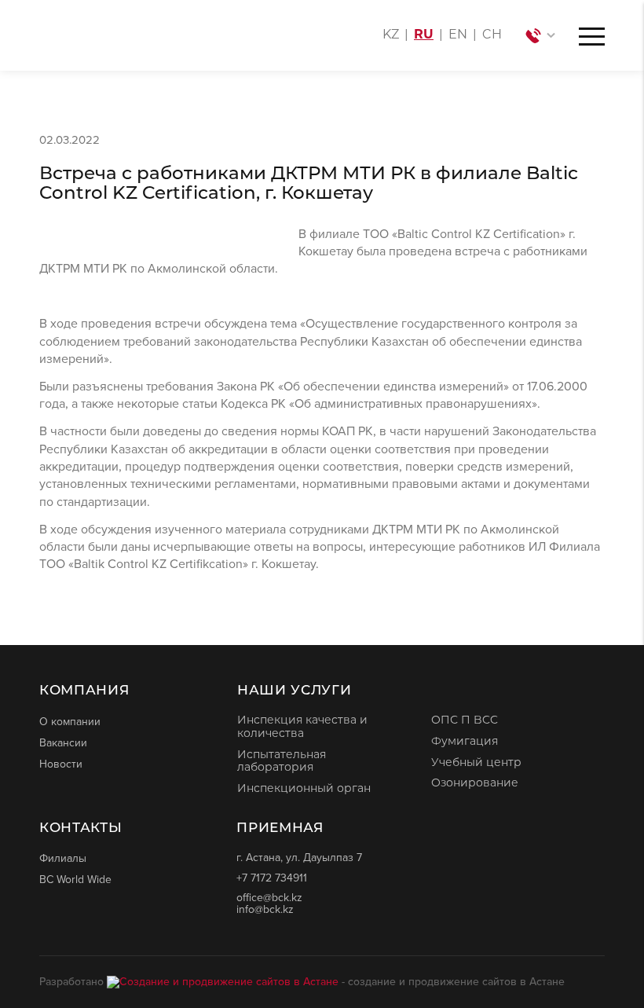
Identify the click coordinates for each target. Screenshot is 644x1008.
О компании (70, 721)
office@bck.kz (269, 898)
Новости (60, 764)
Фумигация (464, 742)
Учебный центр (476, 763)
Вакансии (63, 742)
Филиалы (62, 858)
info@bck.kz (265, 909)
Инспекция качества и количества (302, 727)
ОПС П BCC (464, 721)
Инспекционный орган (304, 789)
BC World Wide (75, 879)
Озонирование (474, 784)
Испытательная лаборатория (281, 762)
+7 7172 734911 (271, 878)
